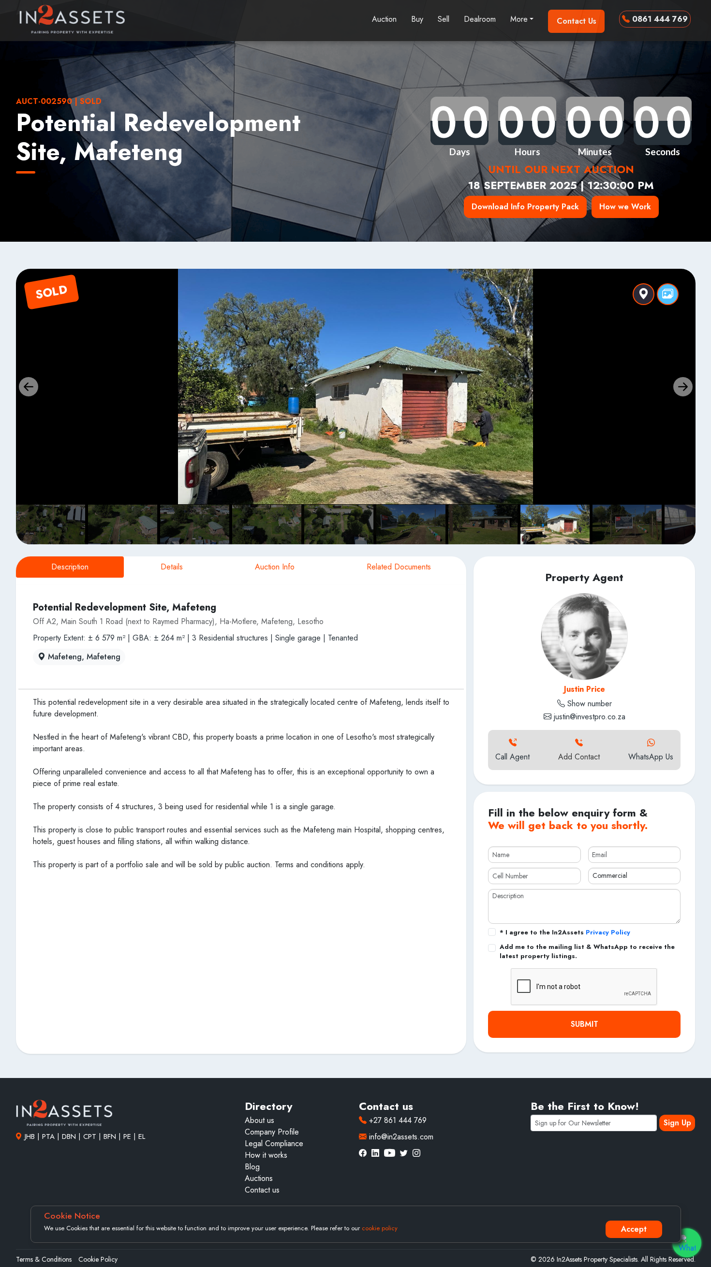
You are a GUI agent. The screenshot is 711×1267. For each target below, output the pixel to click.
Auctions (259, 1178)
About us (259, 1120)
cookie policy (380, 1228)
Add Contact (579, 756)
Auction (384, 19)
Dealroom (480, 19)
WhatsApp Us (650, 756)
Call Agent (512, 756)
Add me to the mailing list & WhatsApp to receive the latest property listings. (587, 951)
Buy (417, 19)
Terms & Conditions (44, 1259)
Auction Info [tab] (275, 566)
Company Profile (272, 1131)
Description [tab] (70, 566)
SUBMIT (584, 1024)
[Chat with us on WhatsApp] (686, 1242)
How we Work (625, 206)
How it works (266, 1155)
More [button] (519, 19)
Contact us (262, 1189)
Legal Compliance (274, 1143)
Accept (634, 1229)
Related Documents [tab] (399, 566)
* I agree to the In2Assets (565, 932)
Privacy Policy (608, 932)
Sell (443, 19)
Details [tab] (172, 566)
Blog (252, 1166)
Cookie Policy (98, 1259)
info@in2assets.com (400, 1136)
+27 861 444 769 (397, 1120)
